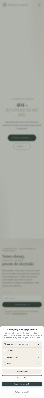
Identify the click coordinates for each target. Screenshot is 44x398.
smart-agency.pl (25, 395)
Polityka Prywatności (22, 392)
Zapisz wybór (22, 378)
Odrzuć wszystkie (22, 371)
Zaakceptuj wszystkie (22, 384)
